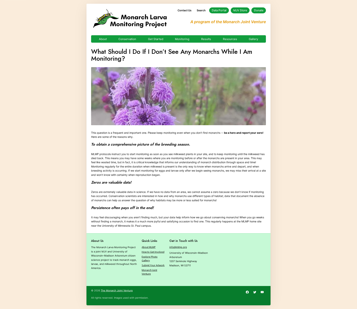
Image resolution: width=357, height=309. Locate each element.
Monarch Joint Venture (149, 271)
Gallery (253, 39)
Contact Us (185, 10)
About (103, 39)
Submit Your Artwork (153, 265)
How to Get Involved (153, 252)
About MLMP (149, 247)
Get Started (155, 39)
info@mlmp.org (178, 247)
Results (206, 39)
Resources (230, 39)
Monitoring (182, 39)
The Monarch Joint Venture (117, 290)
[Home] (130, 18)
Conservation (127, 39)
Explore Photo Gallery (149, 258)
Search (201, 10)
